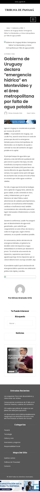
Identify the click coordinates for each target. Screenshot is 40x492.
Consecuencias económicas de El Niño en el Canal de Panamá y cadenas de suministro (19, 403)
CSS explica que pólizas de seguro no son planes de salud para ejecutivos (18, 409)
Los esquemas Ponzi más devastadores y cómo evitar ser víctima (19, 397)
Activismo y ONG (9, 54)
